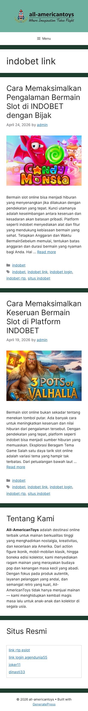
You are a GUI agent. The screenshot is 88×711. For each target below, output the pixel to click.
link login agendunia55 (28, 657)
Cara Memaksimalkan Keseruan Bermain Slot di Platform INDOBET (43, 317)
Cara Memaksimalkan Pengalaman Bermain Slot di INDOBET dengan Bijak (43, 102)
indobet (18, 265)
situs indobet (39, 278)
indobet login (61, 272)
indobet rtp (16, 278)
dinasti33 (17, 672)
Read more (46, 252)
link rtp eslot (19, 650)
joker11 (15, 665)
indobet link (38, 272)
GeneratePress (44, 704)
